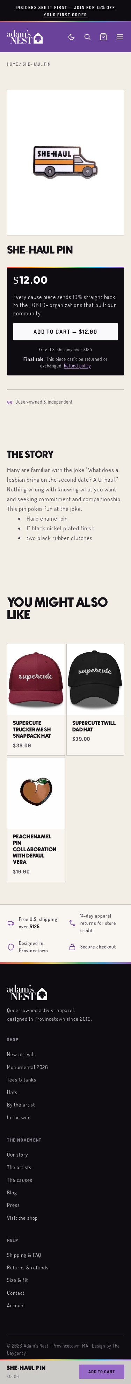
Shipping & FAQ (24, 1255)
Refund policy (77, 365)
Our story (17, 1154)
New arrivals (21, 1054)
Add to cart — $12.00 (65, 331)
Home (12, 64)
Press (13, 1205)
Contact (15, 1293)
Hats (12, 1092)
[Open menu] (120, 37)
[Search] (87, 37)
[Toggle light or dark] (71, 37)
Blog (12, 1192)
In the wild (19, 1117)
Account (16, 1305)
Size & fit (17, 1280)
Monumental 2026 (27, 1067)
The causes (19, 1180)
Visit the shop (22, 1218)
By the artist (21, 1104)
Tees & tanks (21, 1079)
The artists (19, 1167)
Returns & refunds (28, 1267)
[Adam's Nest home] (25, 37)
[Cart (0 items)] (103, 37)
